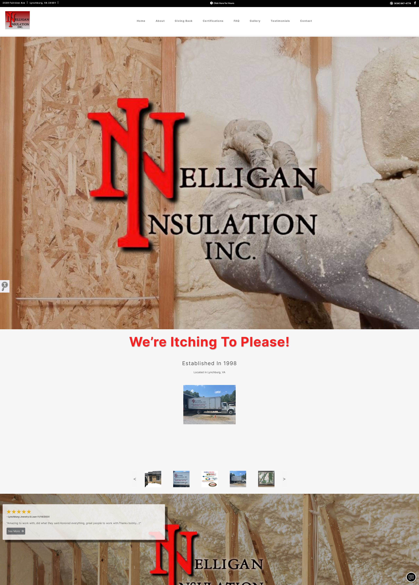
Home (141, 20)
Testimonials (280, 20)
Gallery (255, 20)
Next (284, 479)
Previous (134, 479)
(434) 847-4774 (402, 3)
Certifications (213, 20)
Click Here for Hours (224, 3)
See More (14, 531)
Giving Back (184, 20)
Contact (306, 20)
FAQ (237, 20)
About (160, 20)
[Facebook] (415, 3)
